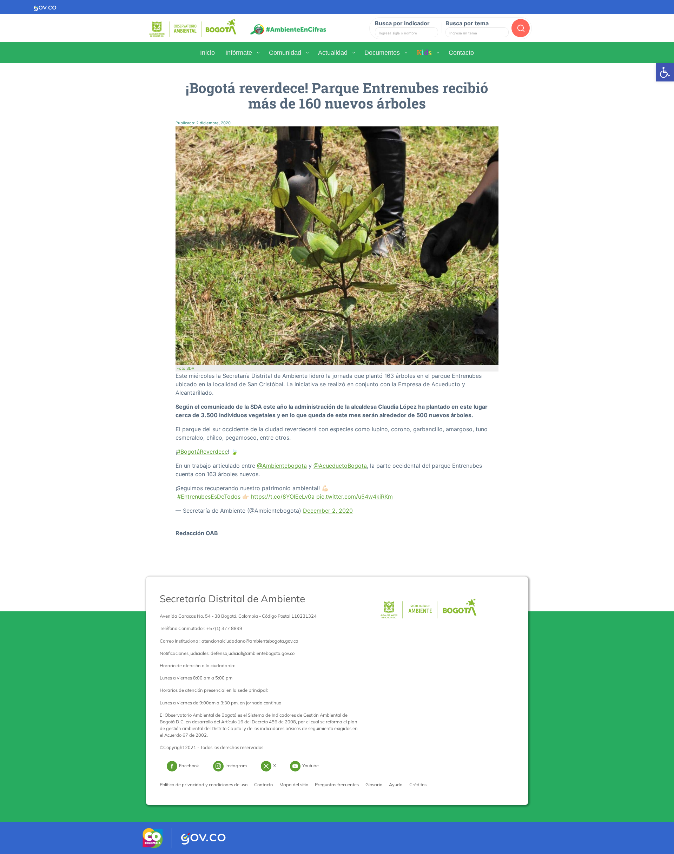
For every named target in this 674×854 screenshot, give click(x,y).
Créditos (418, 784)
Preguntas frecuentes (337, 784)
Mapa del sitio (293, 784)
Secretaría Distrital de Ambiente (232, 598)
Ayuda (396, 784)
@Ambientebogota (282, 465)
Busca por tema (467, 23)
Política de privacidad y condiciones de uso (203, 784)
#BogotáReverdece (202, 451)
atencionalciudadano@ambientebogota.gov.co (249, 641)
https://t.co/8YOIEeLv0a (283, 496)
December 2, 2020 (328, 510)
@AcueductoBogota (340, 465)
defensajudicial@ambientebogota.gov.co (253, 653)
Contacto (263, 784)
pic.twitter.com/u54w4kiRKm (354, 496)
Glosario (373, 784)
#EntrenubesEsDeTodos (208, 496)
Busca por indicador (402, 23)
